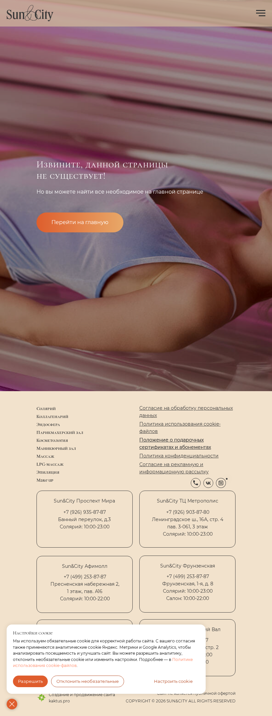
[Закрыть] (12, 704)
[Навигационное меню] (260, 13)
